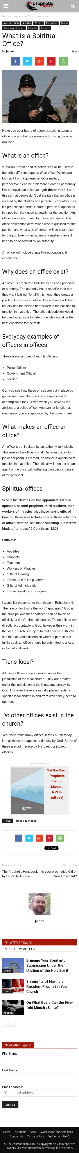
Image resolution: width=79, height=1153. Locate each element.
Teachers (45, 28)
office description (26, 820)
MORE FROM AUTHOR (20, 949)
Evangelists (51, 23)
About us (20, 1132)
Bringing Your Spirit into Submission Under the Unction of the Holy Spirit (47, 965)
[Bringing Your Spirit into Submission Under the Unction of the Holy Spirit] (13, 965)
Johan (10, 51)
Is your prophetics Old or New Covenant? (59, 874)
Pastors (64, 23)
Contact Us (16, 1136)
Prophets (32, 28)
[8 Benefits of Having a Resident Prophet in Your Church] (13, 986)
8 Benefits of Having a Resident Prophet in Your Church (47, 986)
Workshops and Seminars (57, 1132)
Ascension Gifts (11, 23)
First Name (10, 1053)
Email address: (12, 1087)
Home (7, 1132)
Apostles (27, 23)
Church (38, 23)
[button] (73, 6)
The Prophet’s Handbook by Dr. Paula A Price (20, 874)
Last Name (9, 1070)
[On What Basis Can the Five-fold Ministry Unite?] (13, 1007)
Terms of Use (35, 1136)
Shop (33, 1132)
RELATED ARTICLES (18, 943)
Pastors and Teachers (14, 28)
